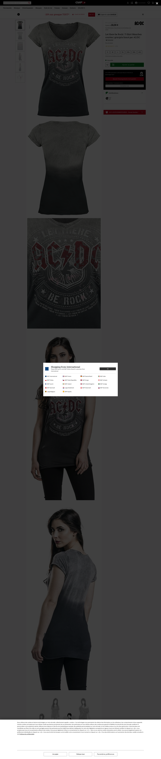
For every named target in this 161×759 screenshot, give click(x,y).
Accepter (55, 754)
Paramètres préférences (105, 754)
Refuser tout (80, 754)
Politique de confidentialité (26, 734)
